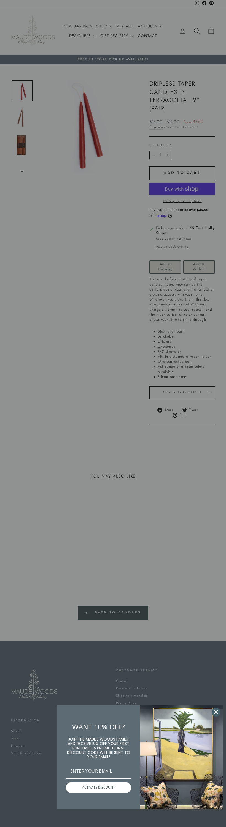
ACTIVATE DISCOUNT (98, 787)
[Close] (216, 712)
